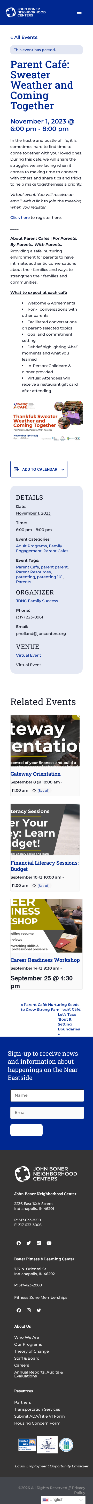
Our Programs (28, 1344)
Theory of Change (31, 1351)
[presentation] (45, 740)
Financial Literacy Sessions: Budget (45, 865)
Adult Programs (31, 545)
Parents (23, 581)
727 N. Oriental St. (30, 1269)
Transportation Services (37, 1409)
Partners (22, 1402)
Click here (20, 217)
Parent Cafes (55, 550)
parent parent (54, 567)
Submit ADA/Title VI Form (39, 1416)
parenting (25, 576)
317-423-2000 (30, 1285)
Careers (21, 1365)
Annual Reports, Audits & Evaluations (38, 1374)
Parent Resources (33, 571)
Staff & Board (27, 1358)
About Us (22, 1326)
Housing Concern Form (37, 1423)
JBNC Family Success (37, 600)
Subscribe (26, 1130)
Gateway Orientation (36, 773)
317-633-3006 (30, 1225)
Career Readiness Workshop (45, 959)
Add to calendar (39, 469)
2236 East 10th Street (33, 1204)
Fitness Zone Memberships (40, 1297)
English (56, 1499)
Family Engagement (39, 548)
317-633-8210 (30, 1220)
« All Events (23, 37)
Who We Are (26, 1337)
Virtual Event (28, 655)
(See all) (44, 790)
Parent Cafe (27, 567)
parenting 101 (50, 576)
